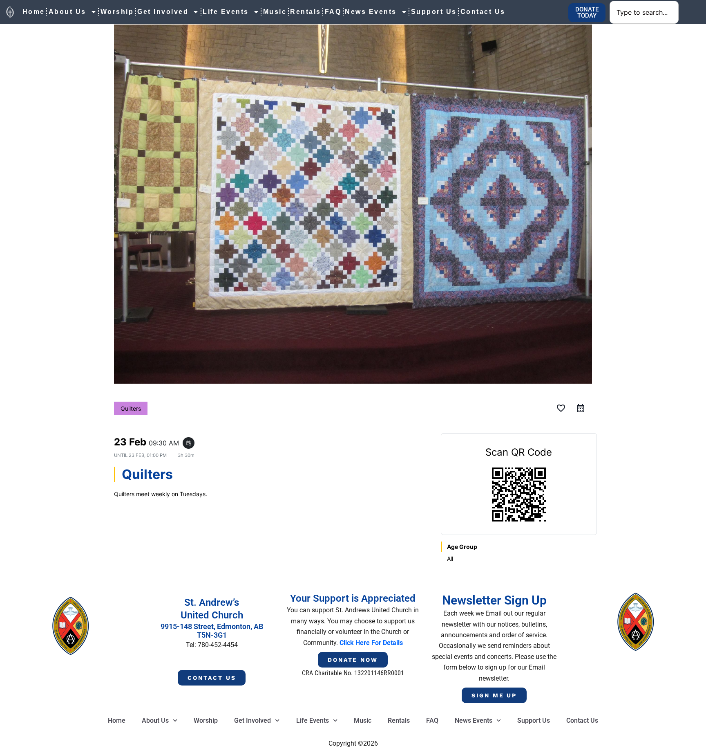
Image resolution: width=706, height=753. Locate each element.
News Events (371, 11)
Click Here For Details (371, 643)
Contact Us (482, 11)
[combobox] (644, 12)
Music (275, 11)
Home (33, 11)
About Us (67, 11)
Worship (117, 11)
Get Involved (162, 11)
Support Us (434, 11)
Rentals (305, 11)
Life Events (226, 11)
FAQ (333, 11)
